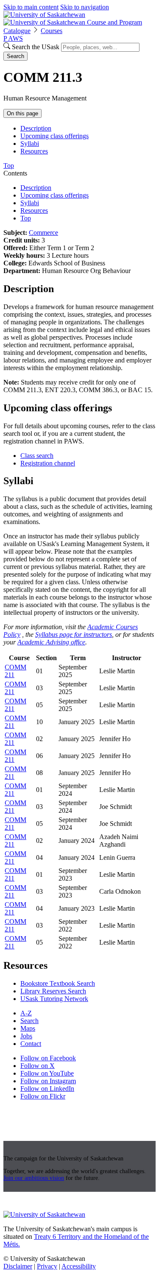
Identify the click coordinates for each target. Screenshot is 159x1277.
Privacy (47, 1266)
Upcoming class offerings (54, 135)
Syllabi (29, 143)
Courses (51, 30)
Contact (30, 1043)
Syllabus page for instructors (73, 634)
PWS (13, 38)
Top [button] (8, 165)
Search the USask (35, 46)
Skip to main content (31, 7)
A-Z (26, 1013)
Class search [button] (36, 455)
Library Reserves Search (53, 991)
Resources (34, 151)
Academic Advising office (51, 642)
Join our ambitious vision (33, 1178)
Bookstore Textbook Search (57, 983)
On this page (22, 113)
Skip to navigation (84, 7)
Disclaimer (17, 1266)
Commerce (43, 232)
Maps (27, 1028)
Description (35, 128)
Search (15, 56)
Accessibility (78, 1266)
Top (25, 218)
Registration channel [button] (47, 463)
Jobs (26, 1036)
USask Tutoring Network (54, 998)
